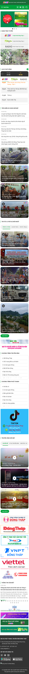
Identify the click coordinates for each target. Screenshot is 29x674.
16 (10, 602)
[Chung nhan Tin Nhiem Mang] (14, 664)
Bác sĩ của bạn (7, 396)
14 (25, 600)
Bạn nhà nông (7, 371)
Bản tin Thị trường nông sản (11, 375)
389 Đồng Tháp (7, 358)
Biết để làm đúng (8, 368)
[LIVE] (14, 57)
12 (21, 600)
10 (18, 600)
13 (23, 600)
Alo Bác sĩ (6, 386)
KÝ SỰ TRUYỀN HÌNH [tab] (14, 443)
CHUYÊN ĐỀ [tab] (5, 443)
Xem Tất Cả (4, 335)
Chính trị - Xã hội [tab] (6, 226)
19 (16, 602)
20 (18, 602)
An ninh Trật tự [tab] (15, 226)
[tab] (14, 35)
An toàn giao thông (8, 365)
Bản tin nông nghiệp (9, 403)
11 (20, 600)
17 (12, 602)
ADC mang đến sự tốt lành (10, 361)
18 (14, 602)
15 (27, 600)
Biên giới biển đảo (8, 393)
